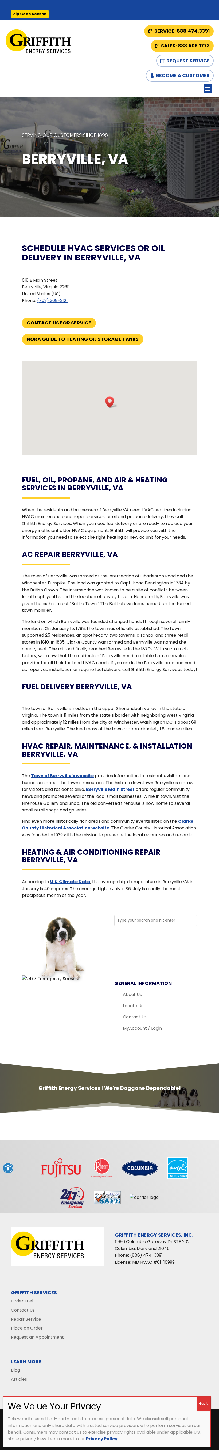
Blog (15, 1370)
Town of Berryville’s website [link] (62, 776)
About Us (132, 994)
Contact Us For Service (59, 322)
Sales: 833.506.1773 (185, 45)
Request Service (188, 60)
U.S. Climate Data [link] (70, 882)
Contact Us (135, 1017)
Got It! (203, 1403)
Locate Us (133, 1006)
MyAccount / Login (142, 1028)
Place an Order (27, 1328)
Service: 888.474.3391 (182, 31)
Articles (19, 1379)
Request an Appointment (37, 1337)
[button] (111, 402)
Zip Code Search (29, 14)
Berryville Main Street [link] (110, 789)
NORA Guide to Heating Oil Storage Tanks (83, 339)
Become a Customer (183, 75)
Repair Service (26, 1319)
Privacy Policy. (102, 1439)
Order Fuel (22, 1301)
